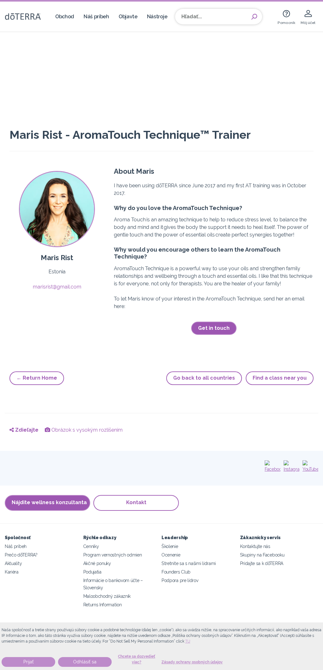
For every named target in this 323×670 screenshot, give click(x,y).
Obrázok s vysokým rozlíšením (86, 430)
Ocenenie (171, 554)
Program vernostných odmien (112, 554)
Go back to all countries (204, 378)
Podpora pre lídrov (180, 580)
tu (187, 641)
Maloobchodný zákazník (107, 596)
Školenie (170, 546)
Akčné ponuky (97, 563)
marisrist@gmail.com (57, 287)
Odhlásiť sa (85, 661)
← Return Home (36, 378)
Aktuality (13, 563)
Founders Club (176, 571)
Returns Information (102, 604)
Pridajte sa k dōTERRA (262, 563)
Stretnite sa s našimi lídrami (189, 563)
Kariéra (12, 571)
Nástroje (157, 17)
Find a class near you (280, 378)
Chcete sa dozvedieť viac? (136, 659)
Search (254, 16)
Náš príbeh (96, 17)
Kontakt (136, 502)
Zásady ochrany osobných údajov (192, 662)
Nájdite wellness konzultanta (49, 502)
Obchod (64, 17)
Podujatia (92, 571)
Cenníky (91, 546)
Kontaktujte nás (255, 546)
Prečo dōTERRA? (21, 554)
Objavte (128, 17)
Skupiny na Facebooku (262, 554)
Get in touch (214, 328)
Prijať (28, 661)
